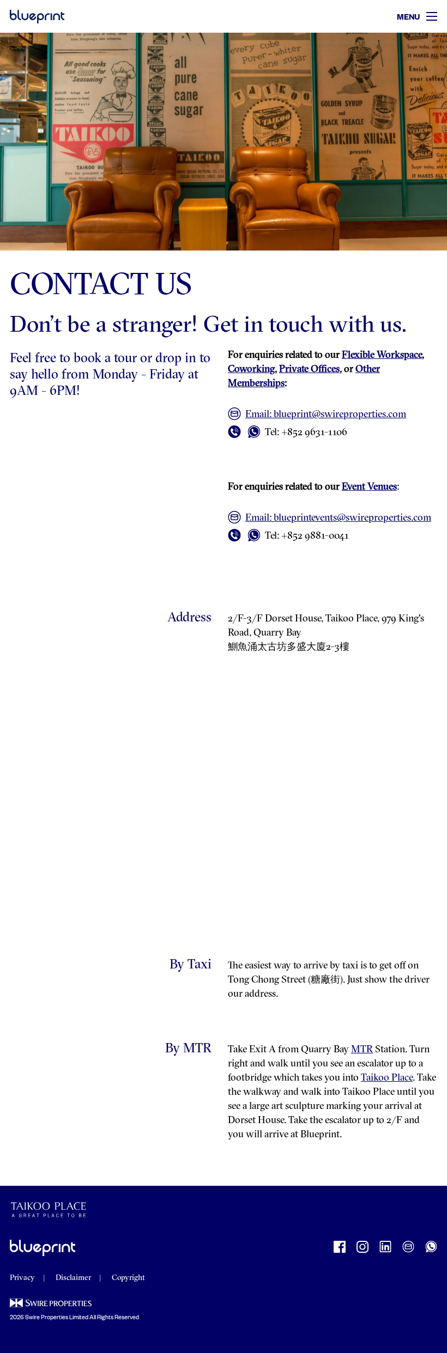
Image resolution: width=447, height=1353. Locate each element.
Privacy (22, 1278)
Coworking (251, 370)
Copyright (128, 1278)
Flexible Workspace (382, 356)
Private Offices (309, 370)
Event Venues (369, 487)
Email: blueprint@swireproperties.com (325, 415)
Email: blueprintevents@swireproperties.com (338, 518)
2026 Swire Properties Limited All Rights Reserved (74, 1316)
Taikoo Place (387, 1078)
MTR (362, 1050)
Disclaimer (73, 1278)
